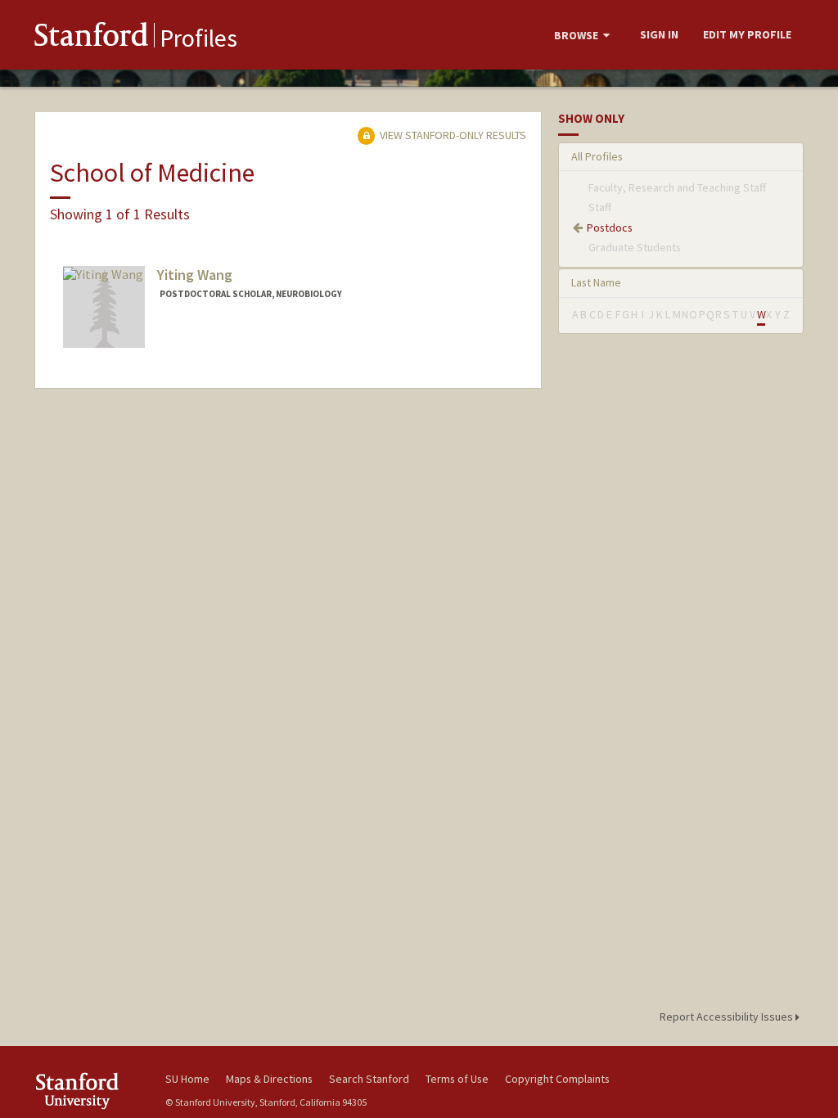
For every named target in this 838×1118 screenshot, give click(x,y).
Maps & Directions (269, 1078)
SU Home (187, 1078)
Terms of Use (457, 1078)
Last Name (596, 282)
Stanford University (91, 1091)
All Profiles (597, 156)
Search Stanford (369, 1078)
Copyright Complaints (557, 1078)
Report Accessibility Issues (727, 1016)
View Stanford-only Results (451, 135)
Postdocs (610, 227)
